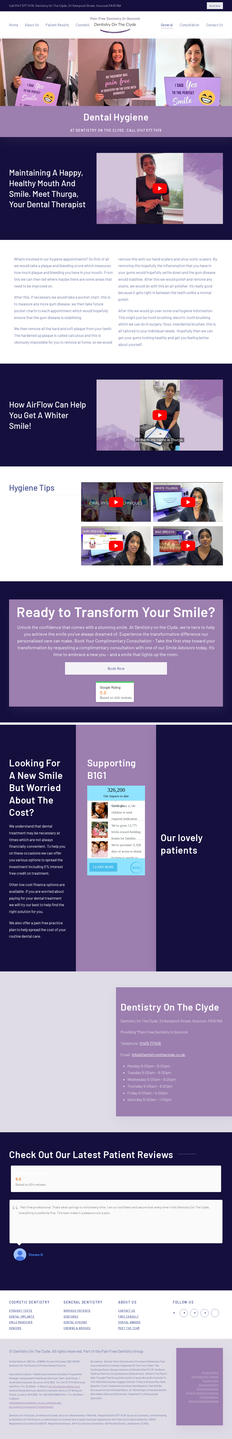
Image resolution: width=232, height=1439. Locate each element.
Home (13, 24)
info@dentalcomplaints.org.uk (26, 1402)
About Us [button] (32, 24)
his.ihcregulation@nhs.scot (64, 1386)
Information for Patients (204, 1376)
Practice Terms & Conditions (202, 1392)
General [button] (167, 24)
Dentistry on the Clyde (32, 1173)
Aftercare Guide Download (203, 1401)
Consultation (189, 24)
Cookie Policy (210, 1380)
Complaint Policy (208, 1384)
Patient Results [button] (57, 24)
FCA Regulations (209, 1396)
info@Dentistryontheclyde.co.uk (158, 1054)
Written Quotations (207, 1388)
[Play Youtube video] (160, 188)
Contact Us (214, 24)
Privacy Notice (210, 1372)
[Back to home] (116, 25)
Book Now (214, 5)
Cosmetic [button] (83, 24)
